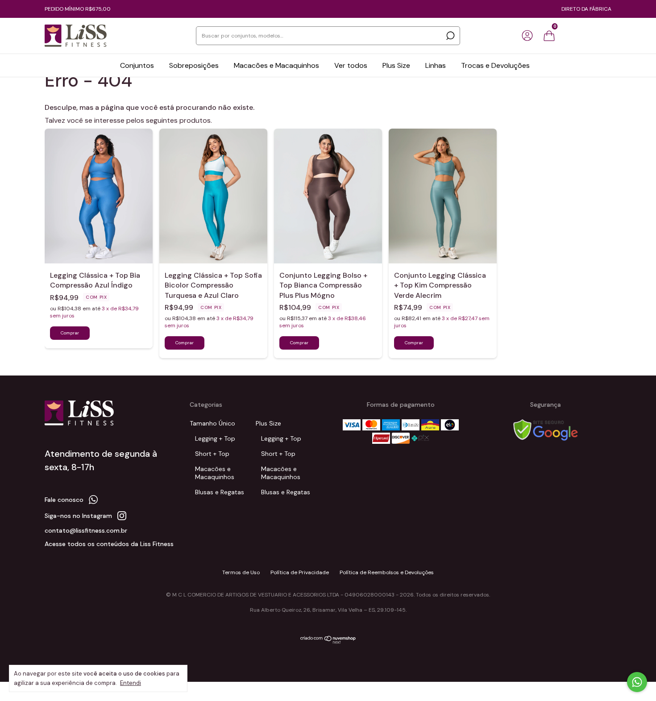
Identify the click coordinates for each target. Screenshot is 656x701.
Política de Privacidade (299, 572)
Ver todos (350, 65)
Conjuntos (137, 65)
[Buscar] (449, 36)
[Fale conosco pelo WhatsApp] (637, 682)
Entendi (130, 683)
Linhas (435, 65)
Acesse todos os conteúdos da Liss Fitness (109, 544)
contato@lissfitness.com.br (86, 530)
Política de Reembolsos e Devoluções (387, 572)
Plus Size (396, 65)
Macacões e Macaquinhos (276, 65)
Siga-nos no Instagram (78, 516)
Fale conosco (64, 500)
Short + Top (212, 454)
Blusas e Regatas (219, 492)
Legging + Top (215, 438)
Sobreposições (194, 65)
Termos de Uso (241, 572)
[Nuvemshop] (328, 642)
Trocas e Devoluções (495, 65)
